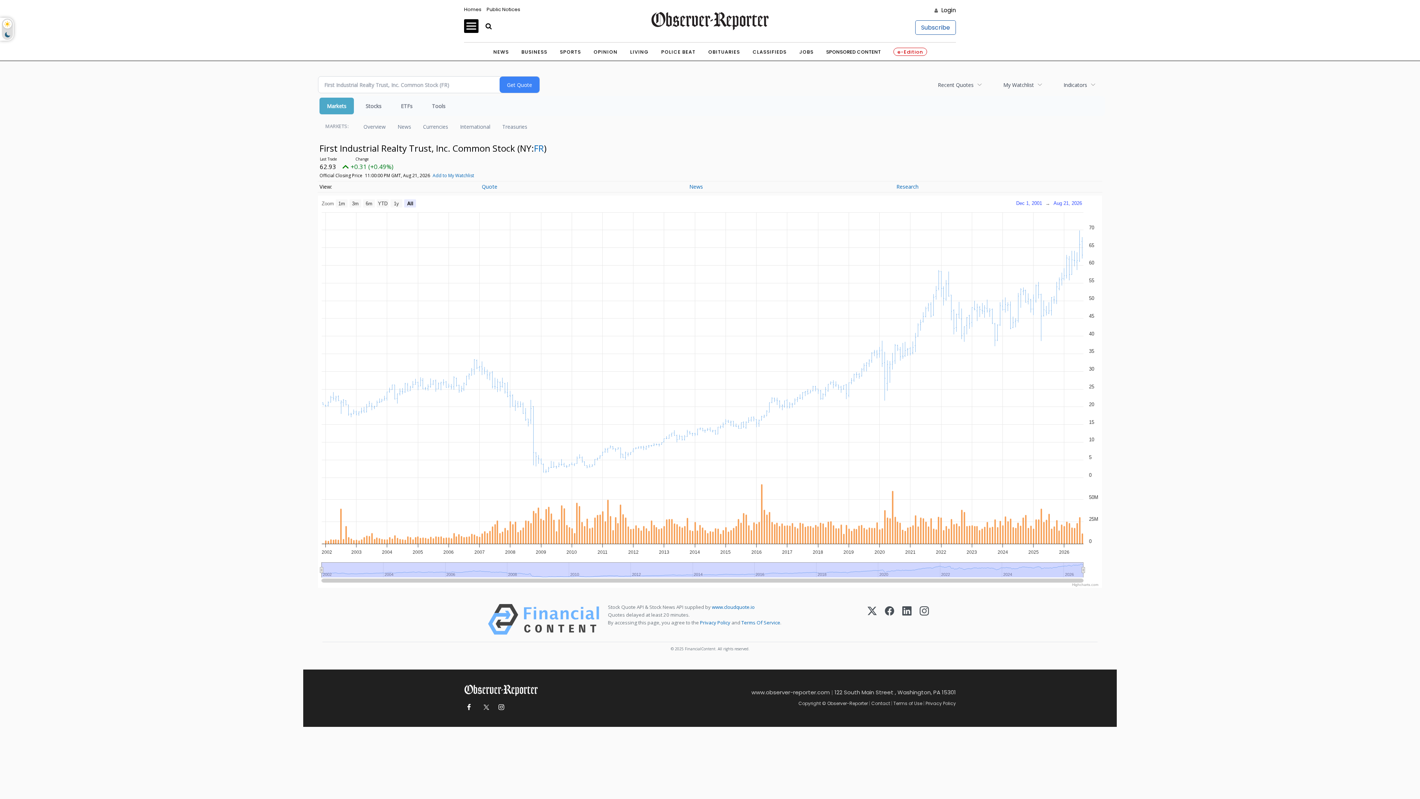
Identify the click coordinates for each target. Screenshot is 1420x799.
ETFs (407, 105)
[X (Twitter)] (872, 619)
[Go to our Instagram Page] (501, 707)
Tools (439, 105)
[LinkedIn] (906, 619)
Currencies (435, 126)
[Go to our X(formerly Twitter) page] (485, 707)
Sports (570, 51)
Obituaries (724, 51)
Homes (472, 9)
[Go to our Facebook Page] (468, 707)
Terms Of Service (760, 622)
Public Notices (503, 9)
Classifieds (770, 51)
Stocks (374, 105)
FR (539, 148)
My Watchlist (1018, 84)
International (475, 126)
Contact (880, 703)
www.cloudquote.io (733, 607)
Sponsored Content (853, 51)
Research (907, 186)
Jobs (806, 51)
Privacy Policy (715, 622)
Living (639, 51)
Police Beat (678, 51)
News (501, 51)
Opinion (606, 51)
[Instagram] (924, 619)
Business (534, 51)
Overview (375, 126)
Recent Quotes (956, 84)
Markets (336, 105)
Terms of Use (907, 703)
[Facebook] (889, 619)
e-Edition (910, 51)
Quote (489, 186)
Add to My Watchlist (453, 175)
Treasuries (514, 126)
